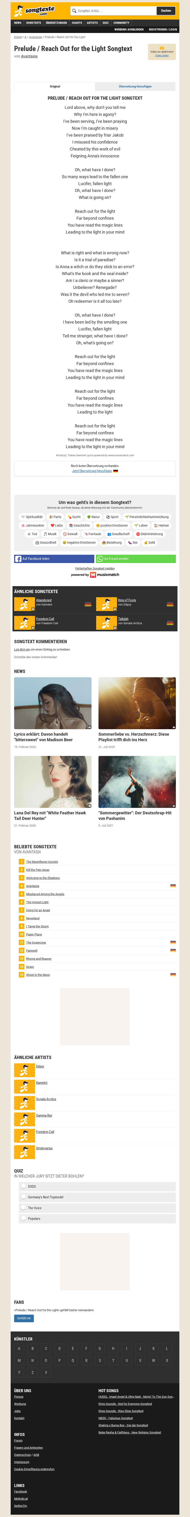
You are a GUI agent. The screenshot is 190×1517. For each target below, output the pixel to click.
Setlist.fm (20, 1506)
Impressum (21, 1462)
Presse (18, 1396)
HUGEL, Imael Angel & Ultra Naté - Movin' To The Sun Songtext (138, 1396)
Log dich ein (22, 649)
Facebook (20, 1491)
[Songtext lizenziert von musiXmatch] (95, 574)
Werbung (20, 1404)
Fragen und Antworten (28, 1447)
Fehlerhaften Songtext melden (95, 568)
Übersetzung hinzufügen (135, 86)
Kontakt (19, 1418)
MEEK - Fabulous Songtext (115, 1418)
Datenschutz (22, 1455)
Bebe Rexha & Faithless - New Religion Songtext (129, 1432)
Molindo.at (21, 1498)
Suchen (166, 11)
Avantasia (29, 56)
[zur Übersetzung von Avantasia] (173, 885)
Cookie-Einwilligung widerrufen (34, 1469)
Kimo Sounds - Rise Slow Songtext (120, 1411)
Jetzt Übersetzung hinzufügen (92, 471)
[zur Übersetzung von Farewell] (173, 950)
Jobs (17, 1411)
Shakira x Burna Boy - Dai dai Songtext (123, 1425)
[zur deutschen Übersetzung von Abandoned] (88, 604)
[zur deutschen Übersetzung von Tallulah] (170, 623)
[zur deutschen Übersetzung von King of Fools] (170, 604)
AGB (36, 1455)
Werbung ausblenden (129, 29)
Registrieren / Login (163, 29)
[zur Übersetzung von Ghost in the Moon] (173, 974)
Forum (18, 1440)
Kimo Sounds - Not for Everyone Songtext (125, 1404)
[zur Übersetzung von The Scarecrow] (173, 942)
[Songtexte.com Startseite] (36, 11)
